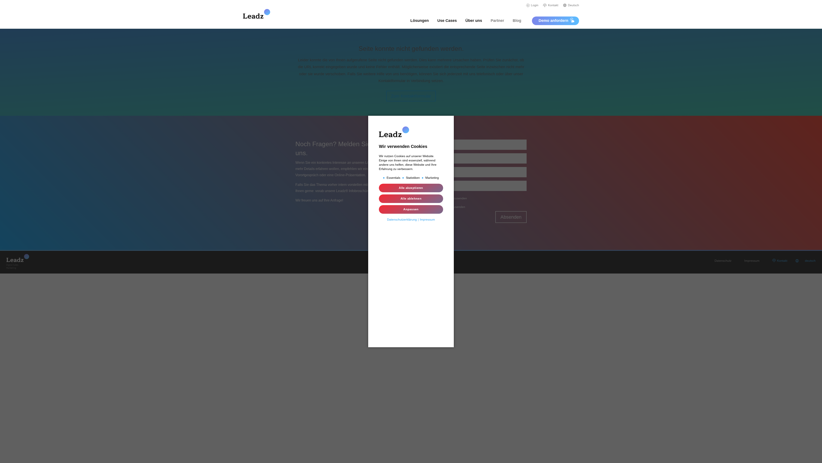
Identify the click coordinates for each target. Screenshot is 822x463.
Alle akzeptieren (411, 187)
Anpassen (410, 209)
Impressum (427, 219)
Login (534, 5)
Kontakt (553, 5)
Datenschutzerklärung (402, 219)
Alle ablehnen (411, 198)
